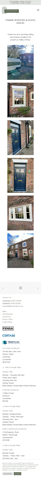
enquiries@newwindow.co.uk (12, 306)
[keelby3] (20, 100)
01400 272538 (16, 301)
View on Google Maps (13, 367)
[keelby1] (20, 62)
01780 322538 (15, 303)
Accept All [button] (17, 473)
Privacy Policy (7, 319)
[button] (38, 10)
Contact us (6, 316)
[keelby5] (20, 137)
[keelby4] (20, 213)
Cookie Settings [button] (8, 473)
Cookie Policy (7, 322)
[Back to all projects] (20, 287)
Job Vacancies (7, 314)
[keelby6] (20, 250)
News (4, 311)
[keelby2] (20, 175)
